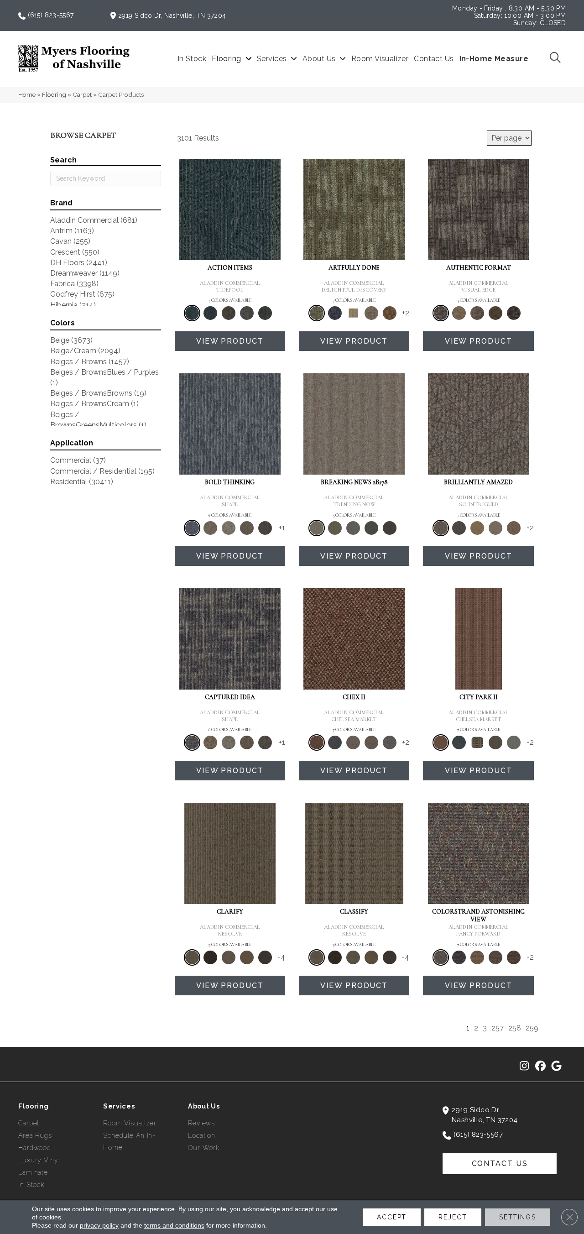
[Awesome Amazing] (371, 313)
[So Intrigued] (478, 423)
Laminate (33, 1172)
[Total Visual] (477, 957)
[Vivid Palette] (389, 313)
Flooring (54, 94)
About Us (204, 1106)
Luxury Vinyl (39, 1160)
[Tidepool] (230, 208)
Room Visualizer (129, 1123)
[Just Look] (514, 957)
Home (27, 94)
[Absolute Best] (495, 957)
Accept (392, 1217)
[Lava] (228, 528)
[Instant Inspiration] (514, 528)
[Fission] (247, 528)
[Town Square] (389, 742)
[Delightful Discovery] (354, 208)
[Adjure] (265, 957)
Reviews (201, 1123)
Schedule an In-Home (129, 1141)
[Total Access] (389, 528)
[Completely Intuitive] (477, 528)
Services (119, 1106)
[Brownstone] (228, 313)
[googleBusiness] (556, 1066)
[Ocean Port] (210, 313)
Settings (517, 1217)
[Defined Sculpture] (459, 313)
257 (497, 1028)
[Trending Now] (354, 423)
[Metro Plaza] (371, 742)
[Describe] (228, 957)
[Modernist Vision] (353, 313)
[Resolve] (230, 853)
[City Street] (265, 313)
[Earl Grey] (247, 313)
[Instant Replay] (353, 528)
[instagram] (524, 1066)
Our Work (203, 1147)
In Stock (31, 1184)
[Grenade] (210, 528)
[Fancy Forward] (478, 853)
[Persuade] (247, 957)
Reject (452, 1217)
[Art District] (353, 742)
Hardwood (34, 1147)
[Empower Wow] (495, 528)
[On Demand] (371, 528)
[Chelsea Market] (354, 638)
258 (514, 1028)
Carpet (82, 94)
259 (532, 1028)
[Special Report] (335, 528)
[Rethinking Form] (495, 313)
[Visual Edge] (478, 208)
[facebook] (540, 1066)
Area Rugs (35, 1135)
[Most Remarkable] (335, 313)
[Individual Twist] (477, 313)
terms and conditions (174, 1225)
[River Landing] (335, 742)
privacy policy (99, 1225)
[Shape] (230, 423)
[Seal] (265, 528)
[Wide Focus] (459, 957)
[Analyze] (210, 957)
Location (201, 1135)
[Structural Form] (514, 313)
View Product (230, 341)
